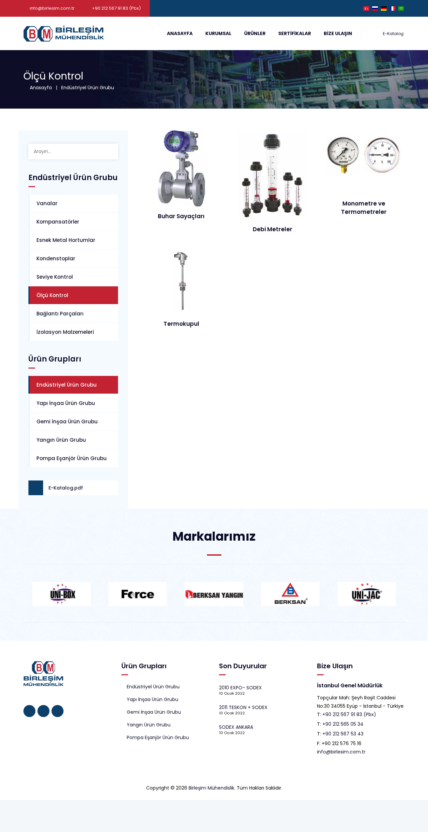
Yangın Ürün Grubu (61, 439)
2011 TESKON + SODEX (243, 707)
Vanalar (47, 203)
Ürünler (254, 33)
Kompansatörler (57, 221)
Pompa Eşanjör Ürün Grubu (71, 458)
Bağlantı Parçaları (60, 313)
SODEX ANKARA (236, 727)
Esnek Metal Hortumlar (65, 240)
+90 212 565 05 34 (342, 724)
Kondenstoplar (55, 258)
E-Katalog (393, 33)
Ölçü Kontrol (52, 295)
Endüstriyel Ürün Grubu (87, 87)
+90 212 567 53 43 (342, 733)
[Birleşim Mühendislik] (63, 33)
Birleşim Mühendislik (211, 788)
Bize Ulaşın (338, 33)
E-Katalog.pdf (65, 487)
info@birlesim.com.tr (52, 8)
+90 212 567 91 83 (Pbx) (349, 714)
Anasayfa (180, 33)
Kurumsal (218, 33)
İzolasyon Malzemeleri (65, 331)
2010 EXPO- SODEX (240, 687)
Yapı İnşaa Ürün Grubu (65, 403)
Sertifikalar (294, 33)
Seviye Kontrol (54, 276)
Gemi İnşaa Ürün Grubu (67, 421)
